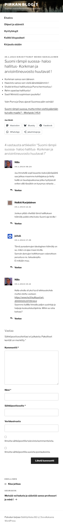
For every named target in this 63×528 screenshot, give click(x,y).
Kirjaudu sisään (13, 44)
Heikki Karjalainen (46, 57)
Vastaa (18, 190)
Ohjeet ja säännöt (14, 24)
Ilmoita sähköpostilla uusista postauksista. (27, 452)
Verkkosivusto (13, 421)
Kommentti (12, 347)
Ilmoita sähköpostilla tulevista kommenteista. (29, 441)
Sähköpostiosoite (15, 405)
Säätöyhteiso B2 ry (30, 517)
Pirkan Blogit (21, 4)
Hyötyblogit (11, 31)
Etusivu (8, 17)
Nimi (8, 390)
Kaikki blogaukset (14, 37)
